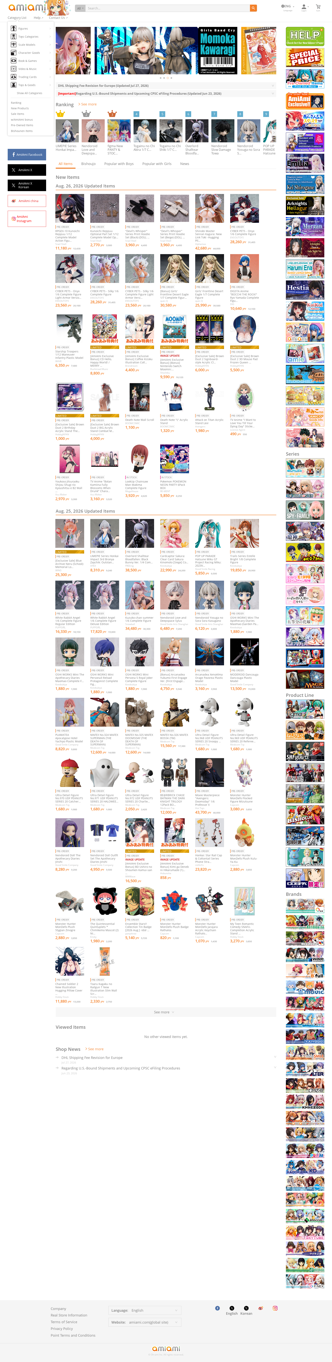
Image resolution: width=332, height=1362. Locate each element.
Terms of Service (64, 1322)
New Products (20, 108)
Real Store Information (69, 1315)
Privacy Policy (62, 1328)
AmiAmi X (25, 170)
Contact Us (57, 18)
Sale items (17, 114)
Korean (246, 1313)
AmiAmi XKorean (25, 185)
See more (89, 104)
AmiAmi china (28, 201)
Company (58, 1308)
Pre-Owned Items (22, 125)
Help (37, 18)
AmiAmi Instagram (24, 219)
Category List (17, 18)
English (232, 1313)
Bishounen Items (22, 131)
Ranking (16, 102)
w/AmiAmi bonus (22, 119)
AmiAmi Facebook (29, 155)
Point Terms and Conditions (73, 1335)
